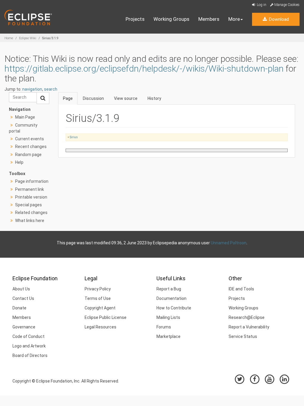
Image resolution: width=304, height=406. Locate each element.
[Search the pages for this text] (43, 98)
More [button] (234, 19)
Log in (261, 5)
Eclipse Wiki (27, 38)
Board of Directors (30, 355)
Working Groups (171, 19)
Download (278, 19)
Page (68, 98)
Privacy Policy (98, 289)
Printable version (31, 197)
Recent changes (31, 146)
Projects (135, 19)
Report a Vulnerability (249, 327)
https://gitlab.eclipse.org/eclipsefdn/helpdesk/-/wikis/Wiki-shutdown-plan (144, 68)
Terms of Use (98, 298)
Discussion (93, 98)
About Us (21, 289)
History (154, 98)
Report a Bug (168, 289)
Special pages (28, 204)
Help (19, 162)
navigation (32, 89)
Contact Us (23, 298)
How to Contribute (173, 308)
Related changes (31, 212)
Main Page (25, 117)
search (50, 89)
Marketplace (168, 336)
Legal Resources (100, 327)
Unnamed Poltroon (228, 242)
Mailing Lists (168, 317)
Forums (163, 327)
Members (208, 19)
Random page (28, 154)
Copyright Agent (100, 308)
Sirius (74, 137)
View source (125, 98)
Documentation (171, 298)
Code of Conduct (28, 336)
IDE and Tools (241, 289)
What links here (29, 220)
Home (8, 38)
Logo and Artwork (29, 346)
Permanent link (29, 189)
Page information (31, 181)
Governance (23, 327)
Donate (19, 308)
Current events (29, 138)
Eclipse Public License (105, 317)
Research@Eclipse (247, 317)
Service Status (243, 336)
